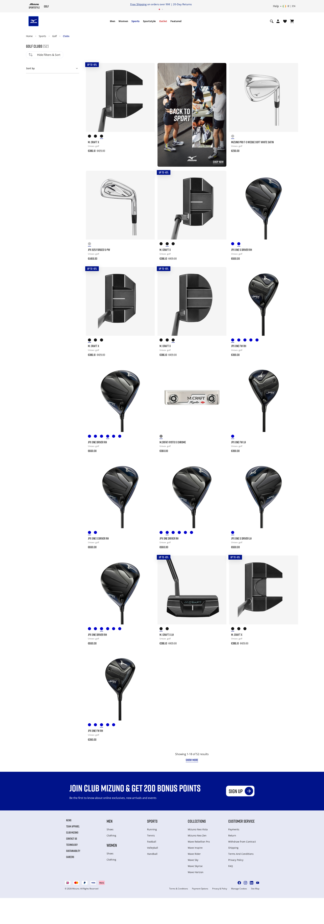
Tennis (151, 835)
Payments (233, 829)
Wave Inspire (195, 847)
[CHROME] (91, 244)
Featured (175, 21)
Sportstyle (149, 21)
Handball (152, 853)
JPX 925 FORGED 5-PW (99, 250)
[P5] (169, 340)
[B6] (91, 137)
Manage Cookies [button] (239, 889)
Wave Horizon (195, 872)
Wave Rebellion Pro (199, 841)
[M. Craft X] (120, 97)
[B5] (163, 340)
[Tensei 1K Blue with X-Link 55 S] (115, 437)
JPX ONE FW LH (238, 442)
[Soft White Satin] (234, 137)
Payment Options (200, 889)
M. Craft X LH (167, 634)
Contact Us (71, 838)
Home (29, 36)
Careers (70, 857)
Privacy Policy (235, 860)
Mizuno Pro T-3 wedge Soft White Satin (252, 142)
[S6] (103, 137)
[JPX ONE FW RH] (263, 301)
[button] (52, 67)
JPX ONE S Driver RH (241, 250)
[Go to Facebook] (239, 882)
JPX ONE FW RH (238, 346)
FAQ (230, 866)
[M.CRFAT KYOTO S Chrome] (191, 397)
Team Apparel (73, 826)
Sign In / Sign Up (184, 4)
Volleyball (152, 847)
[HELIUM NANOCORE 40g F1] (121, 437)
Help (276, 6)
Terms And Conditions (241, 853)
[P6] (97, 137)
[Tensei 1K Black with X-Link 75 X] (240, 244)
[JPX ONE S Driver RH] (263, 205)
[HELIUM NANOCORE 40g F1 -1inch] (246, 340)
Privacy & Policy (219, 889)
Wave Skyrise (195, 866)
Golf (54, 36)
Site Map (255, 889)
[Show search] (272, 21)
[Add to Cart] (149, 148)
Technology (72, 844)
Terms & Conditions (178, 889)
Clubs (66, 36)
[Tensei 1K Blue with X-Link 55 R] (109, 437)
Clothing (111, 835)
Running (152, 829)
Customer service (241, 821)
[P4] (169, 244)
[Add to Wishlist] (149, 68)
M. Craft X (93, 142)
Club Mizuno (72, 832)
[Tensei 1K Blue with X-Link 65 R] (234, 340)
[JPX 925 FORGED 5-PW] (120, 205)
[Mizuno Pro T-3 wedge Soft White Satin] (263, 97)
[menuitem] (112, 21)
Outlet (163, 21)
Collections (197, 821)
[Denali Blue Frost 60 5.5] (258, 340)
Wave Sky (193, 860)
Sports (135, 21)
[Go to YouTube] (257, 882)
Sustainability (73, 851)
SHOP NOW (218, 162)
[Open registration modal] (278, 21)
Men (112, 21)
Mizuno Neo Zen (197, 835)
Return (232, 835)
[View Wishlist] (284, 21)
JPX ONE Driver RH (97, 442)
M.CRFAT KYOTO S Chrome (173, 442)
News (68, 820)
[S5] (175, 340)
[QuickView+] (149, 78)
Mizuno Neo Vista (198, 829)
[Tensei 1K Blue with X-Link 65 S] (240, 340)
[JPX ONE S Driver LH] (263, 493)
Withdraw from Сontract (242, 841)
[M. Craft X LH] (191, 590)
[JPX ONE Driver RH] (120, 397)
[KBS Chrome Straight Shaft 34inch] (163, 437)
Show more (192, 760)
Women (123, 21)
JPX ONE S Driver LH (241, 538)
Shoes (110, 829)
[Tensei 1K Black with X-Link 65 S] (234, 244)
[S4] (175, 244)
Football (151, 841)
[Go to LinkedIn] (251, 882)
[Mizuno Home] (34, 6)
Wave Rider (194, 853)
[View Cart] (291, 21)
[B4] (163, 244)
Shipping (233, 847)
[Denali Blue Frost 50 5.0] (252, 340)
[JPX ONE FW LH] (263, 397)
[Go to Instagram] (245, 882)
